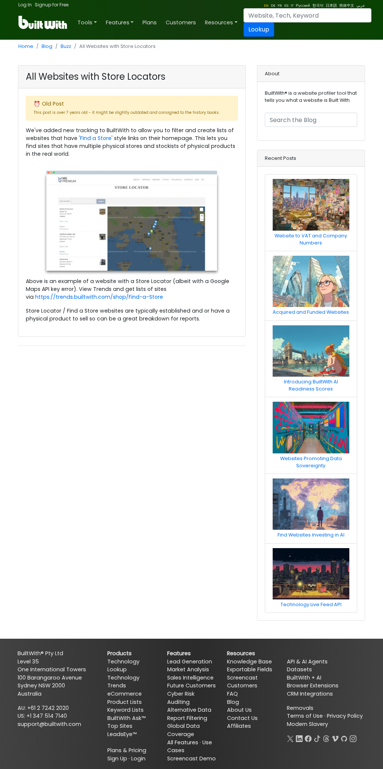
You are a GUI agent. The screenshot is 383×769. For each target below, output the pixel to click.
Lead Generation (189, 661)
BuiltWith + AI (304, 677)
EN (266, 5)
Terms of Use (305, 716)
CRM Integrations (310, 693)
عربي (360, 5)
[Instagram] (353, 737)
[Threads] (326, 737)
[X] (290, 737)
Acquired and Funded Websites (311, 312)
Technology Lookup (123, 666)
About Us (239, 710)
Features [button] (117, 22)
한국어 (318, 5)
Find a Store (95, 138)
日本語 (331, 5)
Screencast (242, 677)
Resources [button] (219, 22)
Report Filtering (187, 718)
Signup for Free (51, 4)
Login (138, 758)
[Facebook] (308, 737)
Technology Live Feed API (311, 604)
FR (280, 5)
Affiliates (239, 726)
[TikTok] (317, 737)
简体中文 (346, 5)
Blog (47, 46)
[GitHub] (344, 737)
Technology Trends (123, 682)
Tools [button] (84, 22)
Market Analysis (188, 669)
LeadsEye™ (122, 734)
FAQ (232, 693)
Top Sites (119, 726)
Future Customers (191, 685)
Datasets (299, 669)
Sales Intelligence (190, 677)
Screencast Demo (191, 758)
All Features (182, 742)
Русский (303, 5)
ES (286, 5)
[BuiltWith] (43, 22)
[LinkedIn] (299, 737)
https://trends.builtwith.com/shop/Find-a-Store (99, 297)
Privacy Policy (345, 716)
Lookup (258, 29)
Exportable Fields (249, 669)
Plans (150, 22)
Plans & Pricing (126, 750)
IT (292, 5)
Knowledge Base (249, 661)
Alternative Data (189, 710)
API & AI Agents (307, 661)
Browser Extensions (312, 685)
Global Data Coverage (183, 730)
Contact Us (242, 718)
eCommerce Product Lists (124, 698)
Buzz (66, 46)
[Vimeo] (335, 737)
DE (273, 5)
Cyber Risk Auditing (180, 698)
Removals (300, 708)
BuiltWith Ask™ (126, 718)
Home (25, 46)
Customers (181, 22)
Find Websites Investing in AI (311, 535)
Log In (25, 4)
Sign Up (117, 758)
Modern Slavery (307, 724)
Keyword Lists (125, 710)
